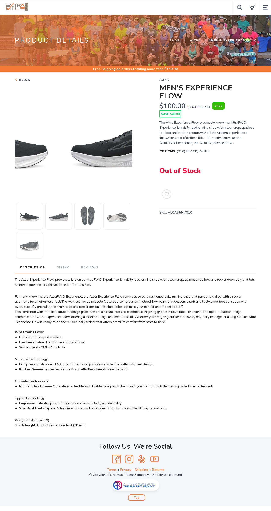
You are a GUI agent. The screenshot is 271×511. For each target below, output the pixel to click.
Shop (175, 41)
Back (24, 79)
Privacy (125, 469)
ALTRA (195, 41)
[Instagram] (129, 459)
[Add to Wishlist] (166, 194)
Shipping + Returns (149, 469)
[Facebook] (116, 459)
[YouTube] (154, 459)
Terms (112, 469)
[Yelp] (142, 459)
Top (136, 498)
